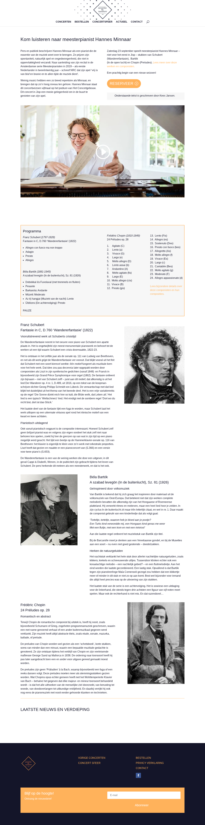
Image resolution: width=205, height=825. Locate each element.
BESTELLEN (82, 22)
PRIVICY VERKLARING (150, 763)
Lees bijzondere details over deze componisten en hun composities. (166, 290)
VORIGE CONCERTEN (91, 758)
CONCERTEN (63, 22)
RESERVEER (121, 83)
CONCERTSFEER (102, 22)
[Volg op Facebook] (138, 775)
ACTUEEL (121, 22)
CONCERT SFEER (89, 763)
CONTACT (137, 22)
